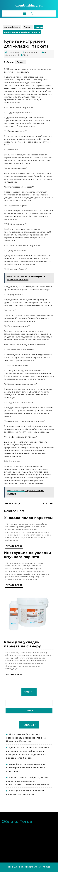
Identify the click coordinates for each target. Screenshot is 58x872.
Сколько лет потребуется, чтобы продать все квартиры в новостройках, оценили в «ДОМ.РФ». (28, 781)
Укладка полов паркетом (28, 518)
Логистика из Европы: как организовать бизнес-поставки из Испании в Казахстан (26, 737)
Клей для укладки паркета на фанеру (22, 644)
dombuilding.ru (29, 5)
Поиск (29, 692)
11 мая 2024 (13, 52)
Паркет (28, 27)
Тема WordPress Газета (20, 866)
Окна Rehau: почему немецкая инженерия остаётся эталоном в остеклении (25, 767)
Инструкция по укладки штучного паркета (27, 555)
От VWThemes (42, 866)
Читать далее (14, 547)
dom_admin (31, 52)
